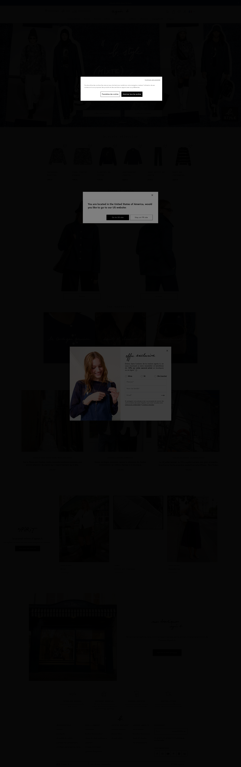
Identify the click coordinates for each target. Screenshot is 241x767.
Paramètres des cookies (110, 94)
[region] (121, 89)
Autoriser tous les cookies (132, 94)
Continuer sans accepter (152, 80)
